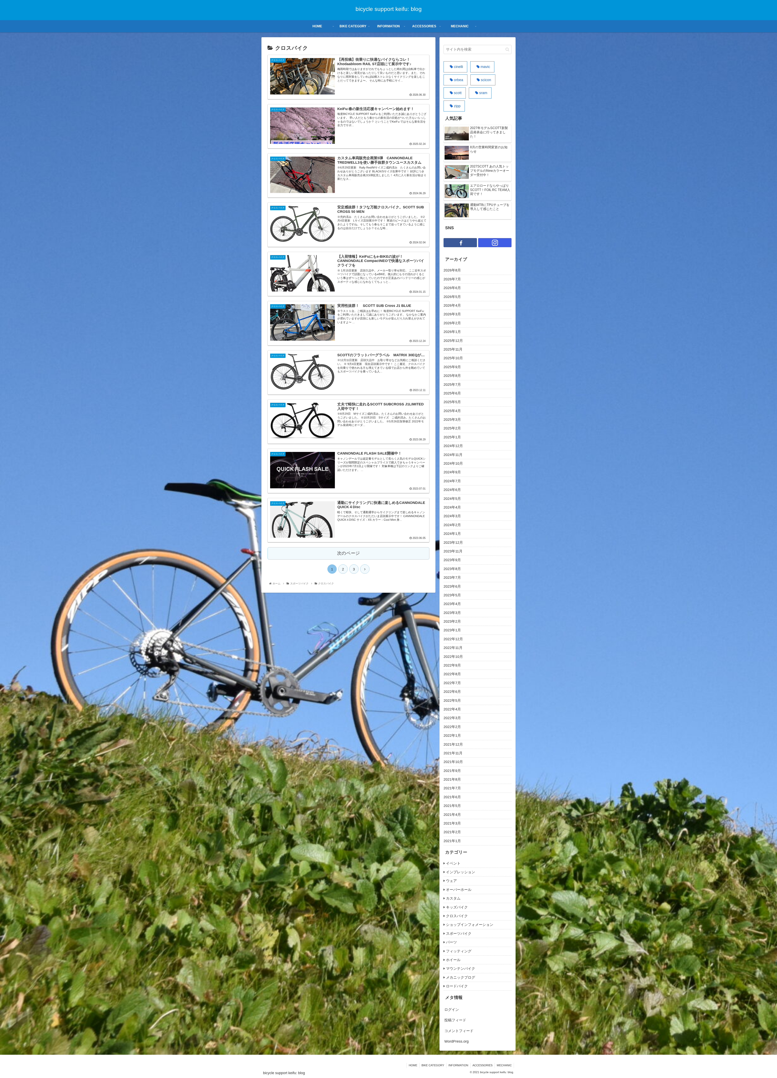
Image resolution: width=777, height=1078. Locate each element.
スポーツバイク (458, 934)
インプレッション (460, 872)
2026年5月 (452, 297)
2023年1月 (452, 630)
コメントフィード (458, 1031)
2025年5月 (452, 402)
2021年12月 (453, 744)
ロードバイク (457, 986)
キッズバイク (457, 907)
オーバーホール (458, 890)
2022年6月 (452, 692)
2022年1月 (452, 736)
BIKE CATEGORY (432, 1065)
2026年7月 (452, 279)
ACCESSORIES (482, 1065)
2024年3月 (452, 516)
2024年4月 (452, 507)
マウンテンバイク (460, 969)
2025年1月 (452, 437)
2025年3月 (452, 420)
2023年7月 (452, 578)
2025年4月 (452, 411)
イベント (453, 863)
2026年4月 (452, 305)
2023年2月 (452, 621)
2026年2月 (452, 323)
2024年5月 (452, 499)
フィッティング (458, 951)
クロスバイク (457, 916)
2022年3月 (452, 718)
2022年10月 (453, 657)
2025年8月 (452, 376)
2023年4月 (452, 604)
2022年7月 (452, 683)
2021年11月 (453, 753)
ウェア (451, 881)
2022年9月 (452, 665)
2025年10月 (453, 358)
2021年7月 (452, 788)
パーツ (451, 942)
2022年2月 (452, 727)
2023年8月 (452, 569)
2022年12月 (453, 639)
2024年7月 (452, 481)
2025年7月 (452, 385)
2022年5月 (452, 701)
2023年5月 (452, 595)
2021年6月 (452, 797)
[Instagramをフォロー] (495, 242)
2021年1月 (452, 841)
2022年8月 (452, 674)
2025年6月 (452, 393)
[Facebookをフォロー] (460, 242)
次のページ (348, 553)
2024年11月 (453, 455)
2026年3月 (452, 314)
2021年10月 (453, 762)
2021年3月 (452, 823)
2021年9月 (452, 771)
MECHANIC (504, 1065)
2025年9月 (452, 367)
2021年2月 (452, 832)
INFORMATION (458, 1065)
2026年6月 (452, 288)
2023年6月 (452, 586)
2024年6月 (452, 490)
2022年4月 (452, 709)
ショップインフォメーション (469, 925)
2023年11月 (453, 551)
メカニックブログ (460, 977)
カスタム (453, 898)
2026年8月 (452, 270)
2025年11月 (453, 349)
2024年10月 (453, 463)
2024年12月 (453, 446)
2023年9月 (452, 560)
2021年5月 (452, 806)
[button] (507, 49)
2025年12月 (453, 341)
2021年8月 (452, 779)
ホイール (453, 960)
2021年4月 (452, 815)
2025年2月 (452, 428)
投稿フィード (455, 1020)
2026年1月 (452, 332)
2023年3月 (452, 613)
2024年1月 (452, 534)
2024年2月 (452, 525)
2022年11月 (453, 648)
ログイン (451, 1010)
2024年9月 (452, 472)
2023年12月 (453, 543)
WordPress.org (456, 1041)
